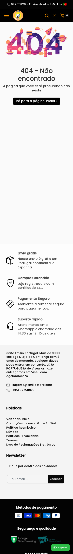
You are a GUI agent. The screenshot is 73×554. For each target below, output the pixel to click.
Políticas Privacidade (22, 436)
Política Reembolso (21, 428)
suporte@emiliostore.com (32, 385)
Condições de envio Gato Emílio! (31, 423)
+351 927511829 (23, 390)
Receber (55, 479)
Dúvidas (12, 432)
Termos (12, 440)
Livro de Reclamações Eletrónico (30, 445)
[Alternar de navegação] (6, 15)
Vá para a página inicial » (36, 101)
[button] (47, 15)
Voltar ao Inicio (18, 419)
